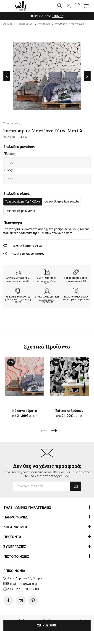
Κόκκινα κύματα (24, 411)
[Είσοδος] (68, 6)
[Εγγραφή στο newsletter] (75, 486)
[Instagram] (21, 600)
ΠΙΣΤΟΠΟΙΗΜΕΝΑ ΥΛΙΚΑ (76, 297)
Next (87, 76)
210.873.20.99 (47, 302)
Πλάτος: (9, 154)
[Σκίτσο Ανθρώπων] (69, 376)
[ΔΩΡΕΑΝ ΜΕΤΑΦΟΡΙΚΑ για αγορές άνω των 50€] (18, 272)
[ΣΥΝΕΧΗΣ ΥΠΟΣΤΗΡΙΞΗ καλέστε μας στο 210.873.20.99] (47, 291)
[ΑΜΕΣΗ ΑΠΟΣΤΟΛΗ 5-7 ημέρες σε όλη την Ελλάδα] (47, 272)
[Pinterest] (33, 600)
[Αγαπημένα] (77, 6)
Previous (6, 76)
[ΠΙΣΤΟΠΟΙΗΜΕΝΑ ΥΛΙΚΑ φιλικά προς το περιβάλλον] (76, 291)
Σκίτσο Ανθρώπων (69, 411)
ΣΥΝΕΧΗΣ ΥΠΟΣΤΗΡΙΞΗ (47, 297)
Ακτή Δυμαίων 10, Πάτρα (25, 578)
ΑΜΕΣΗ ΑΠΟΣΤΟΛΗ (47, 278)
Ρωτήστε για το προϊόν (28, 253)
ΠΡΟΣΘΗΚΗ (48, 625)
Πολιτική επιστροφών (27, 245)
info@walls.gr (28, 583)
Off (57, 16)
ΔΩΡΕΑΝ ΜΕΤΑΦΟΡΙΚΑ (18, 278)
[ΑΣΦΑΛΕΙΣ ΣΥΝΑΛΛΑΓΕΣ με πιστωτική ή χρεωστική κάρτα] (18, 291)
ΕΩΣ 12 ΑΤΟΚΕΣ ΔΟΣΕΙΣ (76, 278)
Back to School (48, 16)
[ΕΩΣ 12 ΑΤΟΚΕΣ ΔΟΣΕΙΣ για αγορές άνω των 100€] (76, 272)
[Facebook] (8, 600)
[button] (5, 6)
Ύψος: (8, 170)
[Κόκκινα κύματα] (24, 376)
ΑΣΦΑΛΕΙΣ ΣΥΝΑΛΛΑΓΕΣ (18, 297)
